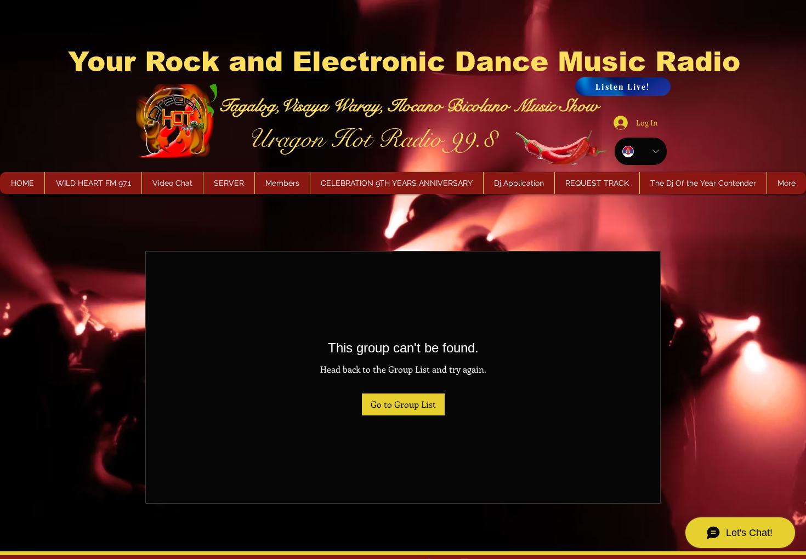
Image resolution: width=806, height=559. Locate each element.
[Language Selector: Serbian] (641, 151)
